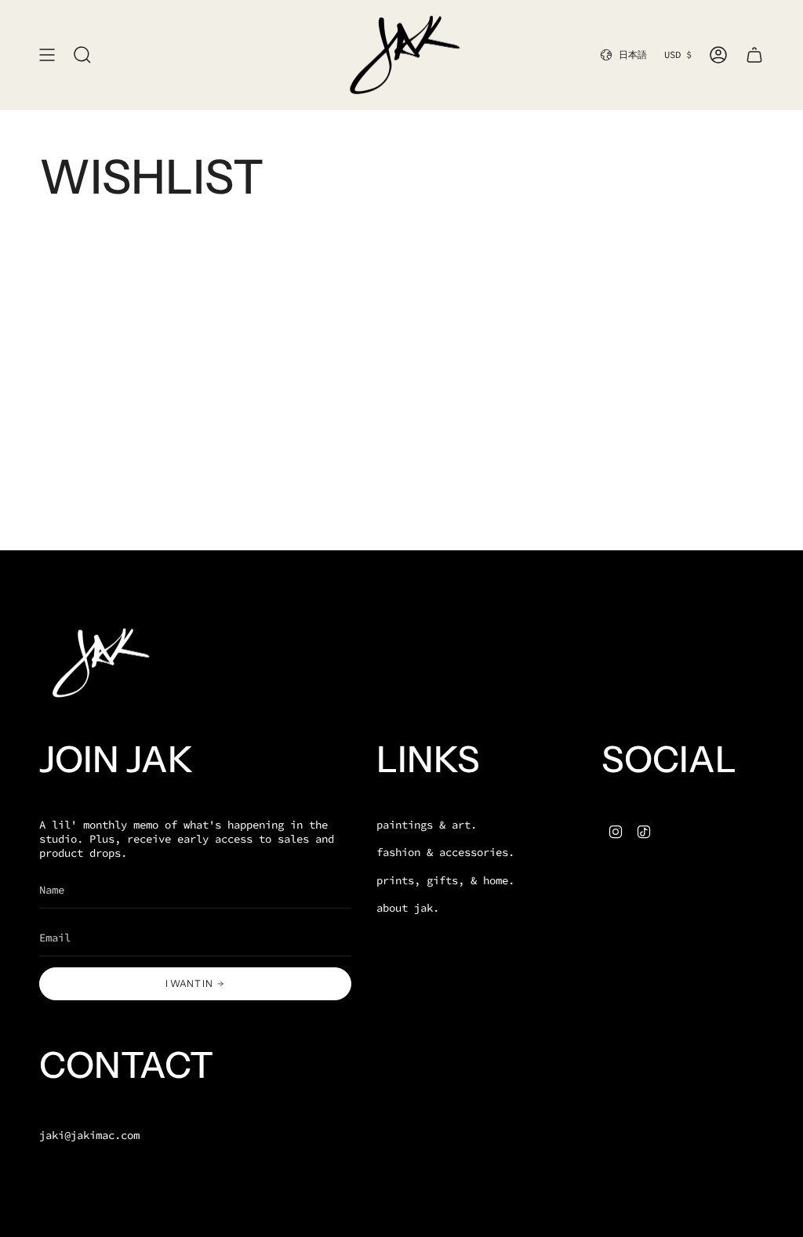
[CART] (754, 55)
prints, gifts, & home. (445, 880)
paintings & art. (426, 825)
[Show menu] (47, 55)
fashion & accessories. (445, 852)
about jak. (407, 908)
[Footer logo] (98, 663)
